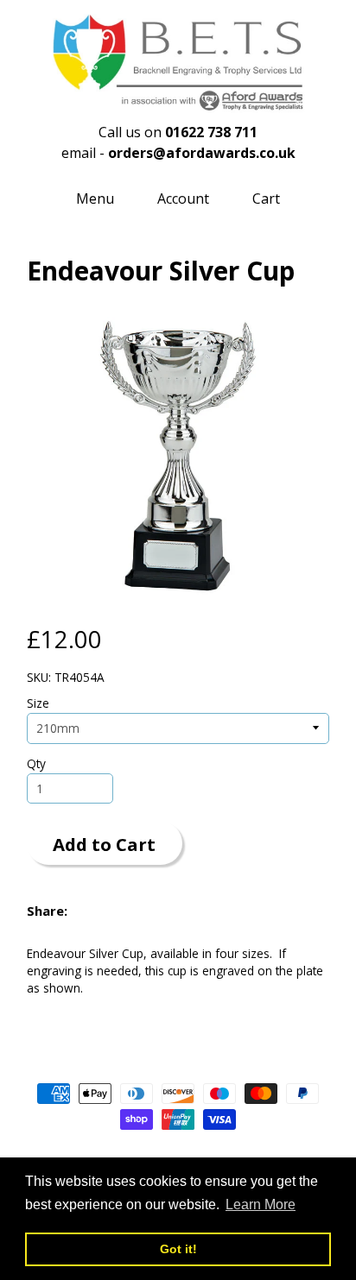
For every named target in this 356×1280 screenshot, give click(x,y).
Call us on (178, 132)
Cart (266, 198)
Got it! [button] (178, 1249)
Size (38, 703)
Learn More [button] (261, 1204)
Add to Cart (104, 844)
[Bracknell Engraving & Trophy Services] (178, 102)
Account (183, 198)
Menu (95, 198)
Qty (36, 763)
